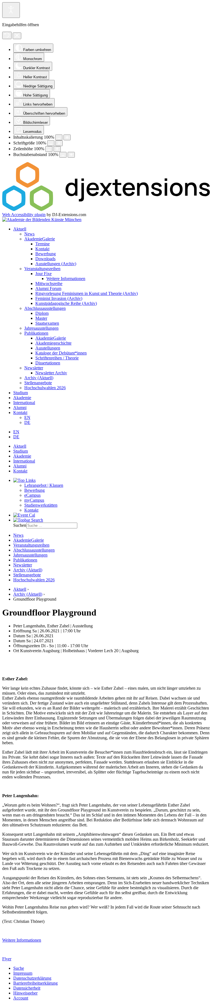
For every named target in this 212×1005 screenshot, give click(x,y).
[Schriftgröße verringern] (50, 143)
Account (20, 998)
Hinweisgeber (25, 993)
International (24, 402)
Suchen (19, 525)
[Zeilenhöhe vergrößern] (57, 149)
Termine (42, 243)
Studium (20, 392)
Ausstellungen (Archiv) (55, 263)
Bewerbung (45, 253)
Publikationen (36, 333)
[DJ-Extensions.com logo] (106, 209)
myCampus (34, 500)
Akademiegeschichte (53, 343)
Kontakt (42, 248)
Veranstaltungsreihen (42, 268)
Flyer (6, 958)
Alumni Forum (48, 288)
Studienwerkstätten (40, 505)
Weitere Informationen (65, 278)
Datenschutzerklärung (32, 978)
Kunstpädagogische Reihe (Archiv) (66, 303)
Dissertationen (47, 363)
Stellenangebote (38, 382)
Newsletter (33, 368)
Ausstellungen (47, 348)
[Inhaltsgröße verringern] (58, 137)
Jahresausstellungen (41, 328)
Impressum (22, 973)
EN (27, 417)
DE (27, 422)
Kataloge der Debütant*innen (61, 353)
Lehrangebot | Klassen (43, 485)
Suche (18, 968)
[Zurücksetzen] (7, 35)
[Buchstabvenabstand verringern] (63, 155)
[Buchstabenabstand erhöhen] (71, 155)
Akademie (22, 397)
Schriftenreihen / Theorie (57, 358)
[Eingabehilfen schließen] (17, 36)
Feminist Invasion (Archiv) (58, 298)
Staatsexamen (47, 323)
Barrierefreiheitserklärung (35, 983)
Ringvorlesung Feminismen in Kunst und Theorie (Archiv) (86, 293)
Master (41, 318)
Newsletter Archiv (51, 372)
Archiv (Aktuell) (38, 377)
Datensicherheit (26, 988)
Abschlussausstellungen (45, 308)
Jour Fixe (43, 273)
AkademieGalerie (39, 239)
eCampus (32, 495)
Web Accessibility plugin (24, 214)
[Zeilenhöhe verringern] (48, 149)
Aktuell (19, 229)
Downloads (45, 258)
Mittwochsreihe (48, 283)
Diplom (42, 313)
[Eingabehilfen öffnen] (11, 10)
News (29, 234)
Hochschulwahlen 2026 (45, 387)
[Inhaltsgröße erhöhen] (67, 137)
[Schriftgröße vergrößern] (59, 143)
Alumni (19, 407)
